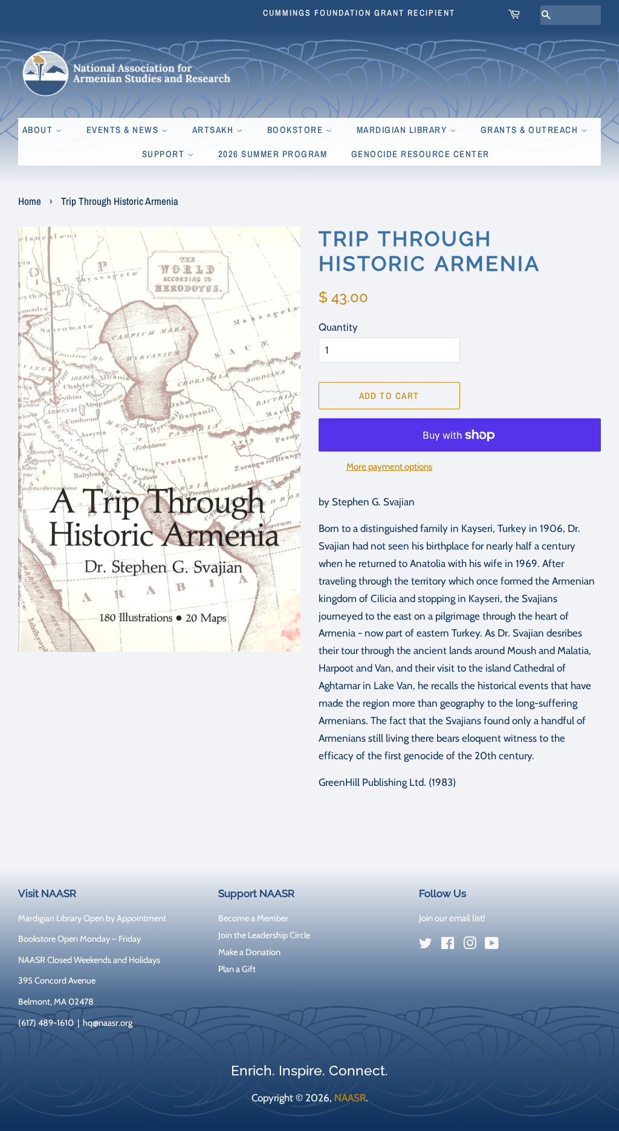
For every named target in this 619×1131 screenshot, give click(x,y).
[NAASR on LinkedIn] (513, 945)
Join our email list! (452, 918)
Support (164, 153)
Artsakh (214, 129)
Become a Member (253, 918)
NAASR (350, 1098)
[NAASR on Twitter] (425, 945)
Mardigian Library (403, 129)
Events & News (123, 129)
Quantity (338, 327)
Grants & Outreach (531, 129)
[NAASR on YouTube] (492, 945)
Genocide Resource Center (420, 153)
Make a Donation (249, 952)
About (39, 129)
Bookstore (296, 129)
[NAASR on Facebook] (448, 945)
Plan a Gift (237, 969)
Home (29, 201)
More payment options (389, 466)
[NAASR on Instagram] (469, 945)
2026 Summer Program (273, 153)
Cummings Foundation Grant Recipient (359, 12)
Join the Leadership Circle (264, 935)
